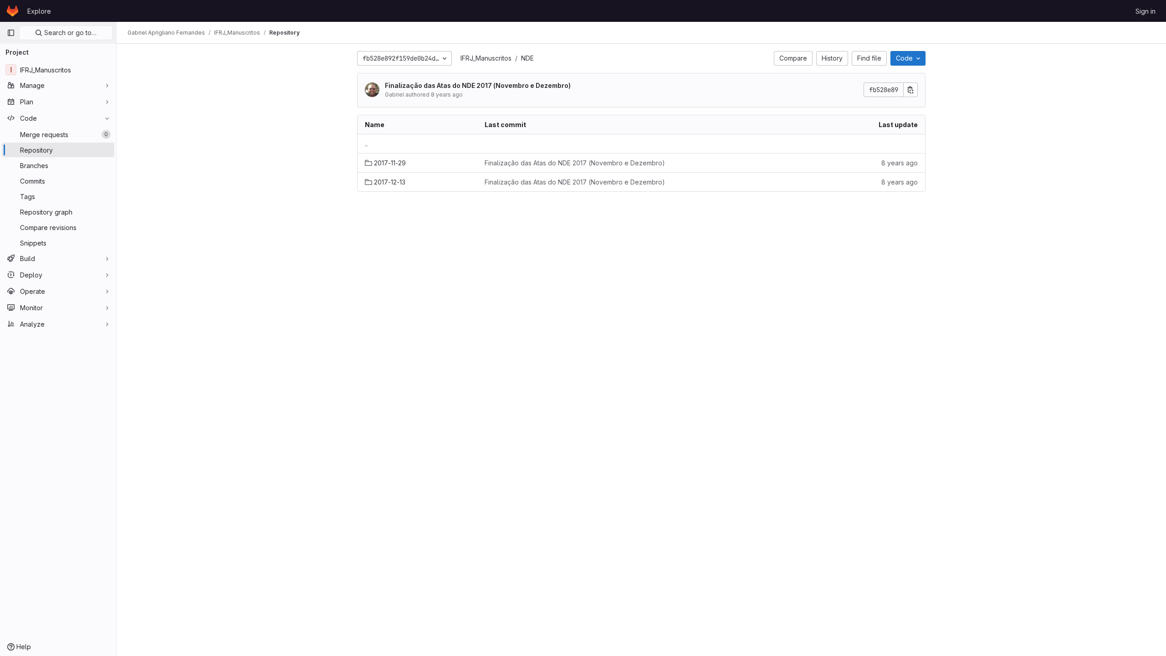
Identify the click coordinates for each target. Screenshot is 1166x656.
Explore (39, 11)
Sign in (1145, 11)
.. (366, 144)
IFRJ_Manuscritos (485, 58)
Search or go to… (69, 32)
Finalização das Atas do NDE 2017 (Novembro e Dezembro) (478, 85)
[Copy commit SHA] (910, 89)
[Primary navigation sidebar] (11, 33)
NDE (527, 58)
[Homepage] (12, 11)
